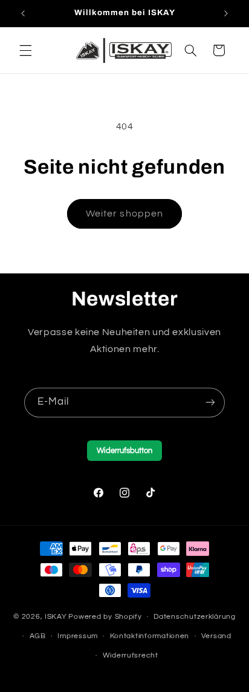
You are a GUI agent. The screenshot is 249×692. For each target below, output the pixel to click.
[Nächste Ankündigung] (226, 13)
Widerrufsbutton (124, 450)
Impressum (77, 636)
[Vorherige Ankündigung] (23, 13)
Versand (216, 636)
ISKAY (56, 616)
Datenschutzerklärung (195, 616)
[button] (25, 50)
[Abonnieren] (210, 402)
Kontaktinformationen (150, 636)
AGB (38, 636)
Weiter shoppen (124, 213)
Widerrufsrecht (130, 655)
